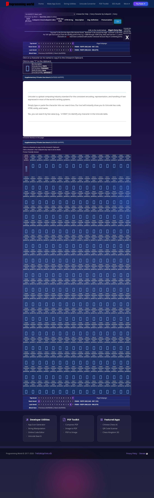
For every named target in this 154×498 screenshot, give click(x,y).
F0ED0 (26, 352)
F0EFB (100, 381)
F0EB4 (53, 323)
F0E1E (121, 177)
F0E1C (107, 177)
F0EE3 (46, 366)
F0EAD (114, 308)
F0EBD (114, 323)
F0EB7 (73, 323)
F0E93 (46, 294)
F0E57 (73, 235)
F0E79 (87, 264)
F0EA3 (46, 308)
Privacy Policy (131, 453)
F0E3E (121, 206)
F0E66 (67, 250)
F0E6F (127, 250)
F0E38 (80, 206)
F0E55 (60, 235)
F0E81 (33, 279)
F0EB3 (46, 323)
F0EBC (107, 323)
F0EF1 (33, 381)
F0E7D (114, 264)
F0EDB (100, 352)
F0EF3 (46, 381)
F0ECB (100, 337)
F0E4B (100, 221)
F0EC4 (53, 337)
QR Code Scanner (110, 428)
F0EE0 (26, 366)
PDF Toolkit (104, 4)
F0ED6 (67, 352)
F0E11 (33, 177)
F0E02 (39, 155)
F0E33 (46, 206)
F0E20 (26, 191)
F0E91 (33, 294)
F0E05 (60, 155)
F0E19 (87, 177)
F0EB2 (40, 323)
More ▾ (127, 4)
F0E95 (60, 294)
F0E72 (39, 264)
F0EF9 (87, 381)
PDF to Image (71, 432)
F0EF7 (73, 381)
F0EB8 (80, 323)
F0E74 (53, 264)
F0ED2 (40, 352)
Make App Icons (54, 4)
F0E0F (127, 155)
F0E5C (107, 235)
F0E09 (87, 155)
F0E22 (39, 191)
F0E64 (53, 250)
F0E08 (80, 155)
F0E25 (60, 191)
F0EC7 (73, 337)
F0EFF (127, 381)
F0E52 (39, 235)
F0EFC (107, 381)
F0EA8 (80, 308)
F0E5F (127, 235)
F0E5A (94, 235)
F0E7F (127, 264)
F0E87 (73, 279)
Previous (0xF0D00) (45, 53)
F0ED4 (53, 352)
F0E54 (53, 235)
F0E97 (73, 294)
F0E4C (107, 221)
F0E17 (73, 177)
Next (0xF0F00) (60, 53)
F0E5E (121, 235)
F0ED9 (87, 352)
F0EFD (114, 381)
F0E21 (33, 191)
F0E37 (73, 206)
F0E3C (107, 206)
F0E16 (67, 177)
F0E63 (46, 250)
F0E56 (67, 235)
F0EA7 (73, 308)
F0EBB (100, 323)
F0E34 (53, 206)
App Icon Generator (36, 424)
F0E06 (67, 155)
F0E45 (60, 221)
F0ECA (94, 337)
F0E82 (39, 279)
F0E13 (46, 177)
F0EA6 (67, 308)
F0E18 (80, 177)
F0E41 (33, 221)
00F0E (26, 155)
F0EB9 (87, 323)
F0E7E (121, 264)
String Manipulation (36, 428)
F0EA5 (60, 308)
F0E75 (60, 264)
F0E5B (100, 235)
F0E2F (127, 191)
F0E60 (26, 250)
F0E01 (33, 155)
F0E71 (33, 264)
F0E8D (114, 279)
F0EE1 (33, 366)
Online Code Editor (36, 432)
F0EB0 (26, 323)
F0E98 (80, 294)
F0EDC (107, 352)
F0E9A (94, 294)
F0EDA (94, 352)
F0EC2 (40, 337)
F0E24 (53, 191)
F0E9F (127, 294)
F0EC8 (80, 337)
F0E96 (67, 294)
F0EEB (100, 366)
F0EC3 (46, 337)
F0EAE (121, 308)
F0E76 (67, 264)
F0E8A (94, 279)
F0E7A (94, 264)
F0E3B (100, 206)
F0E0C (107, 155)
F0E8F (127, 279)
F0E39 (87, 206)
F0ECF (127, 337)
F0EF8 (80, 381)
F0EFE (121, 381)
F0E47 (73, 221)
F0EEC (107, 366)
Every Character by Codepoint (100, 14)
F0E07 (73, 155)
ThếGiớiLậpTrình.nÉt (43, 453)
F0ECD (114, 337)
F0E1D (114, 177)
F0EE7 (73, 366)
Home (41, 4)
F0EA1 (33, 308)
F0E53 (46, 235)
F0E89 (87, 279)
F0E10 (26, 177)
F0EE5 (60, 366)
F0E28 (80, 191)
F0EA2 (40, 308)
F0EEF (127, 366)
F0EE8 (80, 366)
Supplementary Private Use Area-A (37, 77)
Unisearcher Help (82, 14)
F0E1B (100, 177)
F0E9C (107, 294)
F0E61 (33, 250)
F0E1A (94, 177)
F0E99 (87, 294)
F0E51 (33, 235)
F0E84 (53, 279)
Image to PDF (71, 428)
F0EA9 (87, 308)
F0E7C (107, 264)
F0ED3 (46, 352)
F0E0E (121, 155)
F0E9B (100, 294)
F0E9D (114, 294)
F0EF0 (26, 381)
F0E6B (100, 250)
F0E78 (80, 264)
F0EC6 (67, 337)
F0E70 (26, 264)
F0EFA (94, 381)
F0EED (114, 366)
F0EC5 (60, 337)
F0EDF (128, 352)
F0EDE (121, 352)
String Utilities (70, 4)
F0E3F (127, 206)
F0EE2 (39, 366)
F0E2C (107, 191)
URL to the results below (97, 30)
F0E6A (94, 250)
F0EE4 (53, 366)
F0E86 (67, 279)
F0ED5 (60, 352)
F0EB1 (33, 323)
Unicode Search (35, 436)
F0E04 (53, 155)
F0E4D (114, 221)
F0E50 (26, 235)
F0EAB (100, 308)
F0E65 (60, 250)
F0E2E (121, 191)
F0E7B (100, 264)
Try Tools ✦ (140, 4)
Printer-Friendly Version (31, 152)
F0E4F (127, 221)
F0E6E (121, 250)
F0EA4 (53, 308)
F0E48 (80, 221)
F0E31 (33, 206)
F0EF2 (39, 381)
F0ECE (121, 337)
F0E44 (53, 221)
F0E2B (100, 191)
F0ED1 (33, 352)
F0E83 (46, 279)
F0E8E (121, 279)
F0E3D (114, 206)
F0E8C (107, 279)
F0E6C (107, 250)
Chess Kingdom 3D (111, 432)
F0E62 (39, 250)
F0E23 (46, 191)
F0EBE (121, 323)
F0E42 (39, 221)
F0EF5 (60, 381)
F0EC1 (33, 337)
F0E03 (46, 155)
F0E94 (53, 294)
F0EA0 (26, 308)
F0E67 (73, 250)
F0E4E (121, 221)
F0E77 (73, 264)
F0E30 (26, 206)
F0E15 (60, 177)
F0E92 (39, 294)
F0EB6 (67, 323)
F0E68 (80, 250)
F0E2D (114, 191)
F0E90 (26, 294)
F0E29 (87, 191)
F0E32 (39, 206)
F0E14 (53, 177)
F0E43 (46, 221)
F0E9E (121, 294)
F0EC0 (26, 337)
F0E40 (26, 221)
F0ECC (107, 337)
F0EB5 (60, 323)
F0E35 (60, 206)
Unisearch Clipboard (74, 58)
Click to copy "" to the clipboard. (37, 61)
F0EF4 (53, 381)
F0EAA (94, 308)
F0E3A (94, 206)
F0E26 (67, 191)
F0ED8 (80, 352)
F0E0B (100, 155)
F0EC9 (87, 337)
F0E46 (67, 221)
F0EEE (121, 366)
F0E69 (87, 250)
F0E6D (114, 250)
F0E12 (39, 177)
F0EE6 (67, 366)
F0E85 (60, 279)
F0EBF (127, 323)
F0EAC (107, 308)
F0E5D (114, 235)
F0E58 (80, 235)
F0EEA (94, 366)
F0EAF (127, 308)
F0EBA (94, 323)
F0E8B (100, 279)
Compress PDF (71, 424)
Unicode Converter (87, 4)
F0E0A (94, 155)
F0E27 (73, 191)
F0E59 (87, 235)
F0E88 (80, 279)
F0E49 (87, 221)
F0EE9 (87, 366)
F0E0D (114, 155)
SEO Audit (116, 4)
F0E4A (94, 221)
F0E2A (94, 191)
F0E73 (46, 264)
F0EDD (114, 352)
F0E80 (26, 279)
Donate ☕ (143, 453)
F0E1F (127, 177)
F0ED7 (73, 352)
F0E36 (67, 206)
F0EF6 (67, 381)
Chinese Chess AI (110, 424)
